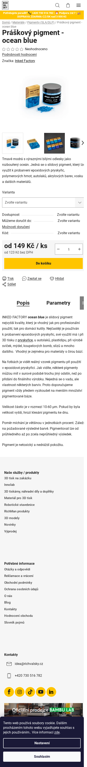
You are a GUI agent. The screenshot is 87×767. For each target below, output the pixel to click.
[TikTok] (30, 692)
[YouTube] (41, 692)
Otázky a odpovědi (17, 569)
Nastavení (42, 743)
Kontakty (10, 609)
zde (57, 732)
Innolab (9, 485)
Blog (7, 602)
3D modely (11, 518)
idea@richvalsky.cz (29, 664)
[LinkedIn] (51, 692)
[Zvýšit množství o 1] (79, 249)
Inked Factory (25, 61)
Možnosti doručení (16, 227)
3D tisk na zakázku (17, 478)
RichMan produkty (17, 511)
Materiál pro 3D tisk (18, 498)
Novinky (10, 525)
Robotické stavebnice (19, 505)
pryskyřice (25, 340)
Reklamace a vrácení (18, 576)
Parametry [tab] (58, 303)
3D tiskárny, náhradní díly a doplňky (29, 491)
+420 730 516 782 (28, 676)
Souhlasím (42, 757)
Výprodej (10, 531)
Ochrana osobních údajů (21, 589)
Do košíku (43, 263)
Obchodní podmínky (18, 583)
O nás (8, 596)
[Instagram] (19, 692)
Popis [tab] (23, 303)
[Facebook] (9, 692)
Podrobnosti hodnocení (19, 55)
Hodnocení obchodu (18, 616)
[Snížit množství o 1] (58, 249)
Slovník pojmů (14, 622)
